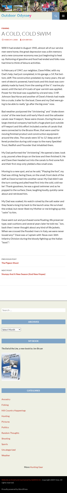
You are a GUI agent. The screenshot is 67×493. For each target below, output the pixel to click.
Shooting (6, 438)
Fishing (5, 28)
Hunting (6, 416)
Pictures (6, 421)
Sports (5, 444)
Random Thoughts (10, 433)
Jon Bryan (27, 39)
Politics (5, 427)
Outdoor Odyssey (16, 16)
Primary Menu (63, 16)
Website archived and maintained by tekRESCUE (21, 480)
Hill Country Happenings (14, 410)
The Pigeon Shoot (10, 261)
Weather (6, 455)
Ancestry (6, 399)
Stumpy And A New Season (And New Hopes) (23, 272)
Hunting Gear (36, 467)
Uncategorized (9, 449)
